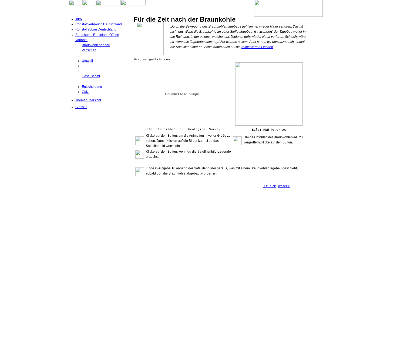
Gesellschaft (91, 76)
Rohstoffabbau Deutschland (95, 29)
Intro (78, 19)
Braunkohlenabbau (96, 45)
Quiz (85, 92)
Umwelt (87, 61)
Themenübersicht (88, 100)
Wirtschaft (89, 50)
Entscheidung (92, 87)
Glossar (81, 107)
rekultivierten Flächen (257, 47)
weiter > (284, 186)
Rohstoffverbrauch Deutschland (98, 24)
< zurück (269, 186)
